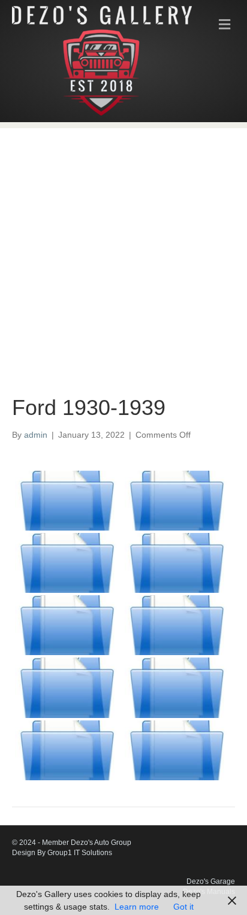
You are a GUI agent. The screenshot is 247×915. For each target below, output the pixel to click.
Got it (183, 906)
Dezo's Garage (210, 881)
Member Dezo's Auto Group (86, 842)
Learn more (137, 906)
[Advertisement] (123, 251)
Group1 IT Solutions (79, 853)
